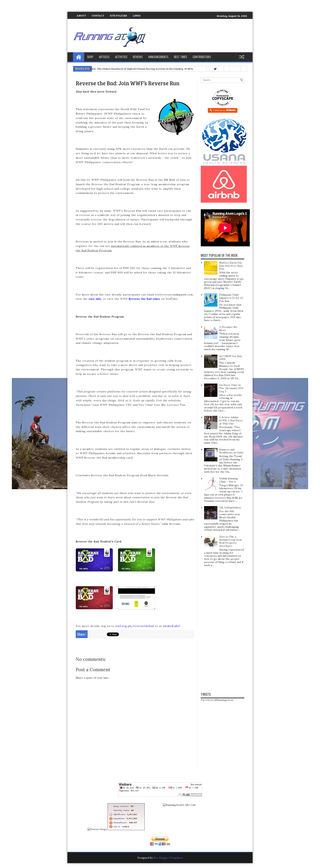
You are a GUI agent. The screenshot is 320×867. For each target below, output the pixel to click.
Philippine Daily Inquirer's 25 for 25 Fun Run (231, 298)
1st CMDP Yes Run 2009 (230, 357)
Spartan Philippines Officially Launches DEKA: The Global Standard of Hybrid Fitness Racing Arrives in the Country (79, 68)
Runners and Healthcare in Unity (231, 451)
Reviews (138, 57)
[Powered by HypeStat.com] (126, 829)
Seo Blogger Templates (168, 857)
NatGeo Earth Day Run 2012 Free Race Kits (231, 266)
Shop (90, 57)
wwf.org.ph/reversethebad (134, 626)
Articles (104, 57)
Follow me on (219, 110)
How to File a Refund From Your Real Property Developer (230, 541)
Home (78, 57)
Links (137, 15)
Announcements (158, 57)
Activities (121, 57)
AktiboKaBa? (171, 626)
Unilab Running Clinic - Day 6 (228, 480)
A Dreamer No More (228, 328)
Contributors (202, 57)
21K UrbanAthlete (230, 507)
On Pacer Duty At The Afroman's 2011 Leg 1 (231, 388)
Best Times (180, 57)
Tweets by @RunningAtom (217, 700)
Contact (98, 15)
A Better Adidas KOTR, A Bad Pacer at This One (231, 420)
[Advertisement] (43, 5)
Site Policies (118, 15)
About (81, 15)
